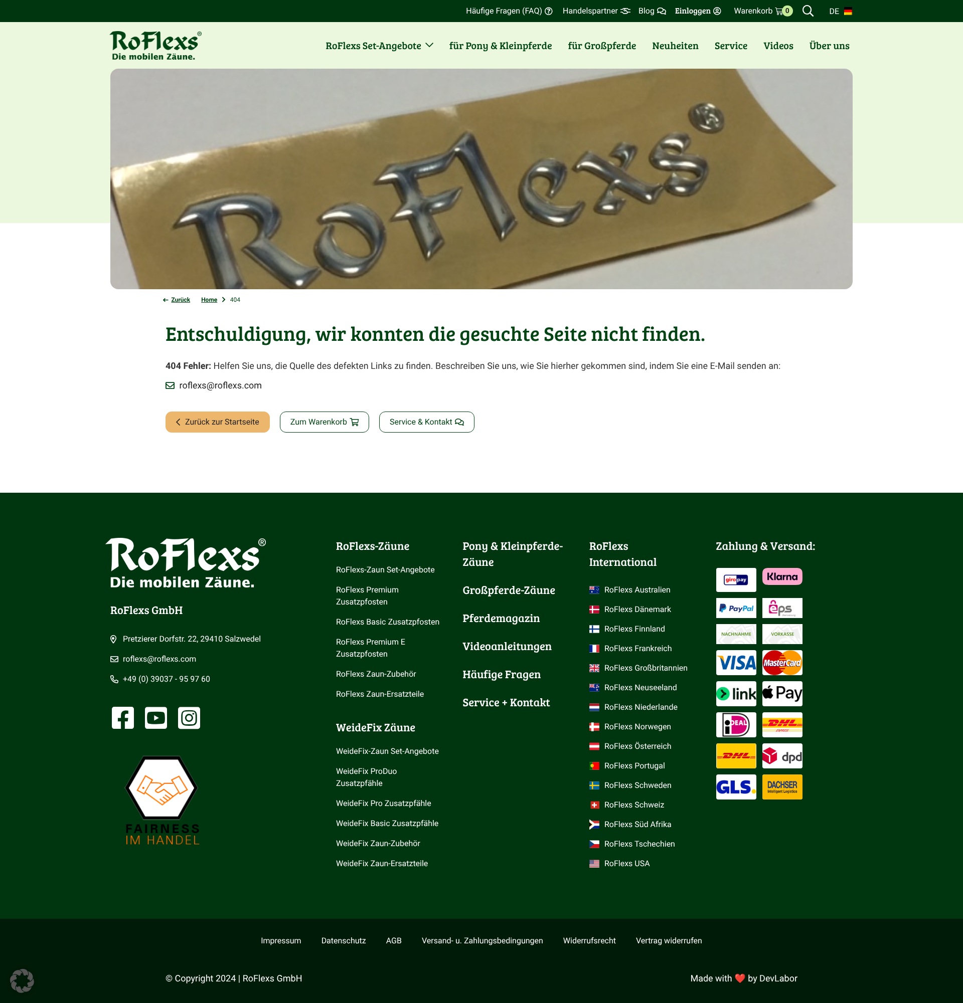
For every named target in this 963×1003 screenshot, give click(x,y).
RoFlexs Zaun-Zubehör (376, 674)
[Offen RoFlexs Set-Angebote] (429, 45)
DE (834, 11)
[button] (22, 981)
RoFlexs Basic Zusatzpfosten (387, 622)
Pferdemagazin (501, 618)
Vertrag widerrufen (669, 940)
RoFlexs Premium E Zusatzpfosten (371, 648)
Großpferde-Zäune (509, 589)
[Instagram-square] (189, 717)
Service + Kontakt (506, 702)
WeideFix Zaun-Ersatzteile (382, 863)
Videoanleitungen (507, 646)
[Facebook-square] (122, 717)
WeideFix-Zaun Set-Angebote (387, 751)
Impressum (281, 940)
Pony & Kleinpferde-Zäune (513, 553)
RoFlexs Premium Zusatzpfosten (368, 596)
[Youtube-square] (156, 717)
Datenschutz (344, 940)
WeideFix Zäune (375, 727)
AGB (394, 940)
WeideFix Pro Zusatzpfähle (383, 803)
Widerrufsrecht (589, 940)
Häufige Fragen (502, 674)
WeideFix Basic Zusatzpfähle (387, 823)
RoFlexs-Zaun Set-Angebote (385, 569)
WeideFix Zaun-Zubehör (378, 843)
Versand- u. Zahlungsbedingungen (482, 940)
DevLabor (778, 978)
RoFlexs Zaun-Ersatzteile (380, 694)
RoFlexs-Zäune (372, 545)
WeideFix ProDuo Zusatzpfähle (367, 777)
